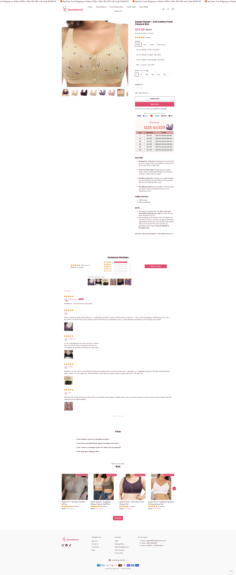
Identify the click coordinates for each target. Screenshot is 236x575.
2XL (147, 74)
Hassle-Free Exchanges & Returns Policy (153, 234)
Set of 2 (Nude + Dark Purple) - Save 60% (150, 60)
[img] (68, 296)
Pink (145, 45)
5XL (164, 74)
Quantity (139, 84)
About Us (94, 541)
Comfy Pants (131, 7)
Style (137, 41)
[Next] (174, 488)
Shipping (137, 33)
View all (118, 518)
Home (90, 7)
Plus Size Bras (101, 7)
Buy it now (155, 104)
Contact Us (118, 11)
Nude (138, 45)
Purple (152, 45)
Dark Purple (161, 45)
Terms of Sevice (119, 550)
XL (141, 74)
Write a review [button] (156, 266)
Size (140, 70)
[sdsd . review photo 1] (68, 406)
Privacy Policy (119, 553)
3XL (153, 74)
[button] (140, 37)
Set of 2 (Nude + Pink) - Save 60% (147, 50)
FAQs (116, 541)
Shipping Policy (119, 544)
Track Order (143, 7)
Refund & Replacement (122, 547)
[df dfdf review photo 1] (68, 380)
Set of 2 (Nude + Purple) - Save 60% (148, 55)
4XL (159, 74)
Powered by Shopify (126, 568)
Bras (118, 466)
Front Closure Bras (116, 7)
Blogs (93, 550)
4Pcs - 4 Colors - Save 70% (145, 65)
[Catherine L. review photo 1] (68, 354)
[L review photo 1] (68, 326)
